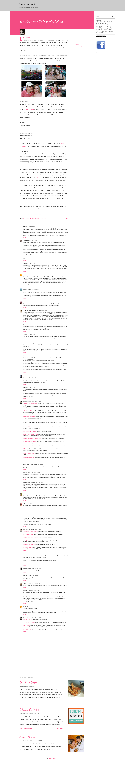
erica (24, 503)
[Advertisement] (42, 660)
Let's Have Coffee (28, 682)
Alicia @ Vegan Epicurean (29, 410)
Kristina (25, 515)
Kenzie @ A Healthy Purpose (29, 302)
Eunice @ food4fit (27, 376)
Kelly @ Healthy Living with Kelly (30, 537)
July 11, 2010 (32, 226)
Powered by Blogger (52, 758)
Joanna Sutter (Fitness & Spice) (30, 464)
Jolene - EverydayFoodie (28, 583)
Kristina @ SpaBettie (28, 547)
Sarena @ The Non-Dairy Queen (30, 434)
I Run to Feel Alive (29, 709)
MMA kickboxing (78, 46)
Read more (60, 701)
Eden (24, 355)
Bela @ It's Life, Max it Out (29, 426)
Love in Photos (27, 737)
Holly (24, 324)
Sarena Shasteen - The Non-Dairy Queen (32, 310)
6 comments (27, 701)
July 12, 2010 (38, 401)
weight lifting (77, 47)
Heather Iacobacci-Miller (28, 401)
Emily (24, 606)
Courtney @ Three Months (29, 416)
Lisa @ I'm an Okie (27, 343)
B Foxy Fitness (26, 625)
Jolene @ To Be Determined (29, 421)
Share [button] (76, 37)
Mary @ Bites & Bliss (28, 534)
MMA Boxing (30, 109)
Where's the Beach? (27, 4)
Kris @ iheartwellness (28, 570)
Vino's (37, 177)
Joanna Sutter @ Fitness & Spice (30, 531)
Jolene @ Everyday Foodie (29, 622)
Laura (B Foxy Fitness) (28, 590)
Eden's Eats (26, 448)
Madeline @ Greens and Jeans (30, 441)
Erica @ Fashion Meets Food (29, 544)
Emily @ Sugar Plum (27, 629)
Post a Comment (28, 728)
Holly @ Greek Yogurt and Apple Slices (32, 438)
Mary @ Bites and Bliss (28, 472)
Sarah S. (25, 493)
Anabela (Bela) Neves (28, 289)
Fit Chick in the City (27, 575)
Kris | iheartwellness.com (28, 553)
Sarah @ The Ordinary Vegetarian (30, 540)
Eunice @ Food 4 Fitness (28, 453)
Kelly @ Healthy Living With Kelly (30, 482)
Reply (24, 237)
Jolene (24, 274)
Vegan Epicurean (27, 240)
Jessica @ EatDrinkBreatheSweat (30, 403)
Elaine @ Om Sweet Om (28, 457)
